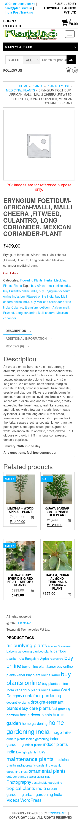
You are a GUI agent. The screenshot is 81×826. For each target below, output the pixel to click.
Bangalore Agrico (37, 658)
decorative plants (18, 702)
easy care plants (35, 708)
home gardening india (35, 727)
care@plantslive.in (18, 8)
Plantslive (24, 623)
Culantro (17, 307)
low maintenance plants (30, 755)
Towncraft (57, 813)
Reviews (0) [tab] (15, 346)
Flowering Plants (31, 280)
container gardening (42, 695)
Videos (12, 800)
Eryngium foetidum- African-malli (47, 307)
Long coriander (26, 312)
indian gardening (37, 738)
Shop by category (18, 47)
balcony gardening (19, 651)
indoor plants (33, 744)
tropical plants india (26, 788)
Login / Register (12, 23)
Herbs (48, 280)
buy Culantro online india (20, 291)
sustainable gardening (47, 782)
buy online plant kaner (39, 666)
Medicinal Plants (20, 90)
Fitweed (8, 312)
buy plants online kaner (42, 690)
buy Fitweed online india (37, 296)
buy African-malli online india (50, 285)
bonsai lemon (57, 658)
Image (56, 732)
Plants (37, 86)
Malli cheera (46, 312)
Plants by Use (58, 86)
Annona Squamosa (59, 646)
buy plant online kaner (43, 674)
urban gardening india (43, 794)
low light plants (26, 752)
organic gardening (37, 765)
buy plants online (38, 678)
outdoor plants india (38, 777)
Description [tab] (16, 331)
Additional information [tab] (26, 338)
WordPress (30, 800)
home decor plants (36, 714)
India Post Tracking (19, 12)
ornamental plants (47, 770)
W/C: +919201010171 (20, 4)
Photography (18, 782)
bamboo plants (43, 651)
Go (71, 60)
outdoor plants (16, 776)
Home (23, 86)
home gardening (35, 723)
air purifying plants (26, 645)
